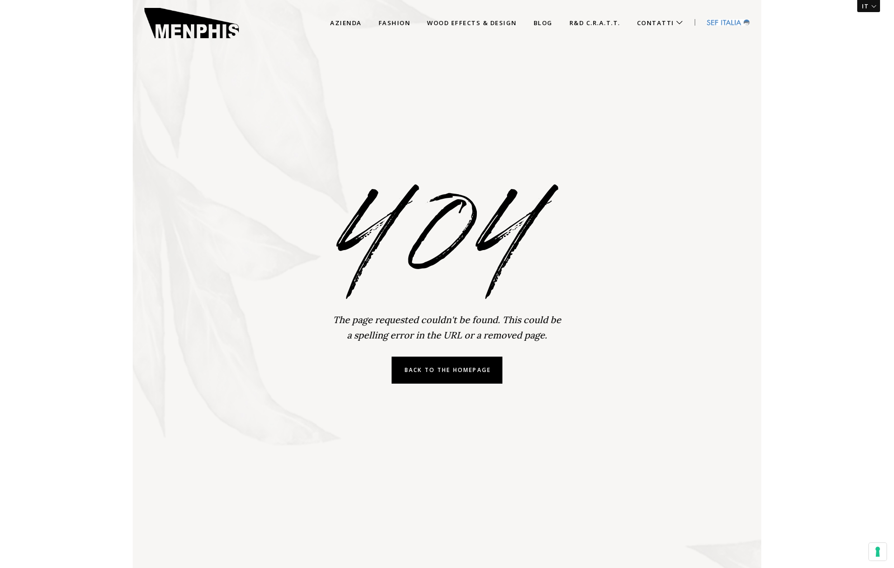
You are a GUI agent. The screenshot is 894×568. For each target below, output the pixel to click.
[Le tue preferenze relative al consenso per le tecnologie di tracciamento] (878, 552)
